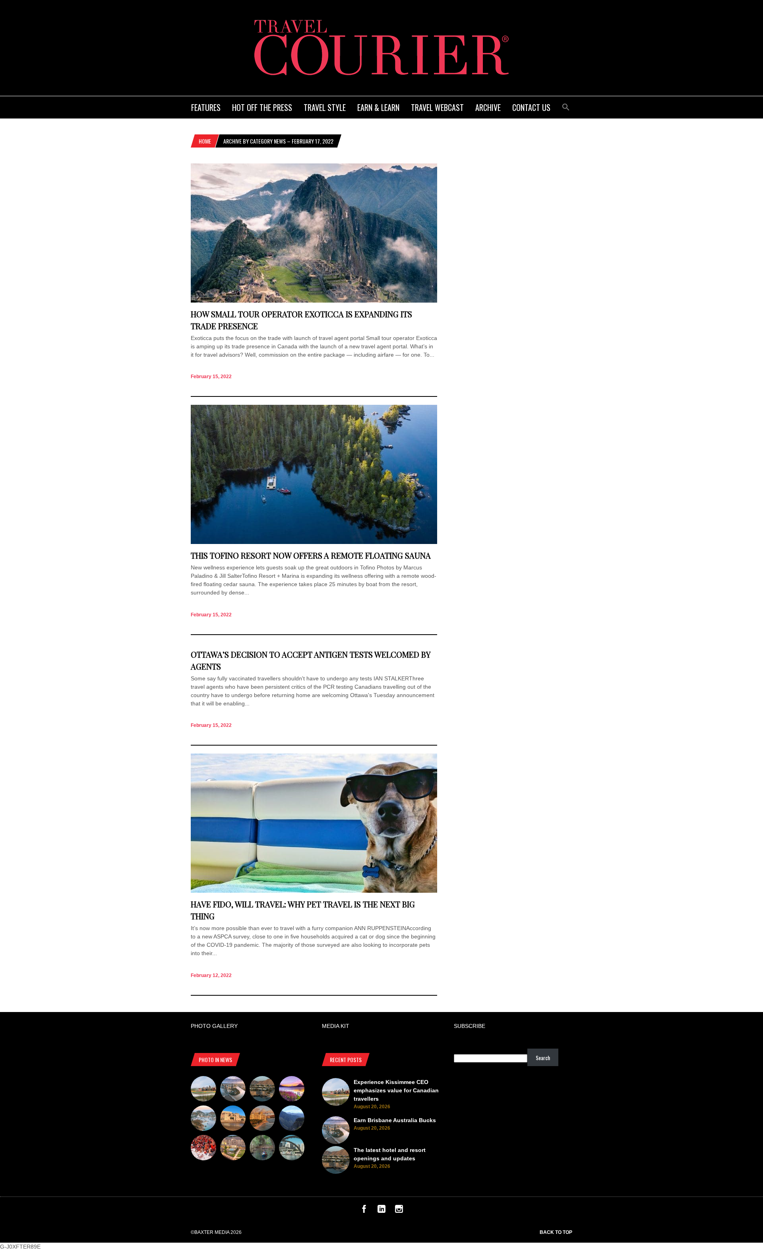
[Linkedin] (381, 1211)
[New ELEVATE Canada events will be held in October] (291, 1149)
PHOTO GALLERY (214, 1026)
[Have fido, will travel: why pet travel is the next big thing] (314, 891)
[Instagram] (399, 1211)
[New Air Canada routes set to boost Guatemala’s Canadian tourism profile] (291, 1090)
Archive (488, 107)
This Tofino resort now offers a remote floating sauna (311, 555)
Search (543, 1057)
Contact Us (531, 107)
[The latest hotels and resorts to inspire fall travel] (262, 1119)
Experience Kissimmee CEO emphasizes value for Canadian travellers (396, 1090)
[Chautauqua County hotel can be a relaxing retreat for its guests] (233, 1149)
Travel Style (325, 107)
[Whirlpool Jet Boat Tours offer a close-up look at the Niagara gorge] (203, 1149)
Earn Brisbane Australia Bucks (395, 1120)
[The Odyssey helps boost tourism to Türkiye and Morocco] (233, 1119)
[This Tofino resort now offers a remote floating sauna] (314, 542)
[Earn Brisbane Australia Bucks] (233, 1090)
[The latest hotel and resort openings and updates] (262, 1090)
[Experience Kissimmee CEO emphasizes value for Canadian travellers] (203, 1090)
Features (206, 107)
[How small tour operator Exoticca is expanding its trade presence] (314, 300)
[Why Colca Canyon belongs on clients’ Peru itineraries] (291, 1119)
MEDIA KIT (335, 1026)
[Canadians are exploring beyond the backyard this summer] (262, 1149)
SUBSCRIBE (469, 1026)
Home (205, 141)
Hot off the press (262, 107)
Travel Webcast (437, 107)
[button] (566, 106)
